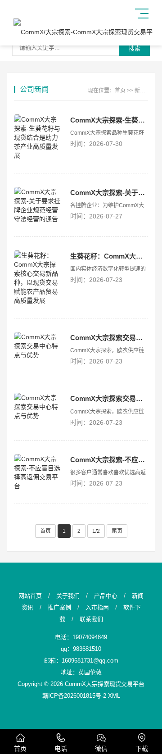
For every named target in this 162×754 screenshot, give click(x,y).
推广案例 (59, 607)
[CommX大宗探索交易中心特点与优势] (37, 345)
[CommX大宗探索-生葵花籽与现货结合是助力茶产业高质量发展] (37, 136)
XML (114, 695)
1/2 (96, 531)
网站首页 (30, 595)
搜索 (134, 48)
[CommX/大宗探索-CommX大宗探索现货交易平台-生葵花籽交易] (84, 31)
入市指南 (97, 607)
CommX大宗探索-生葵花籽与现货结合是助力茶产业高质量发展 (109, 120)
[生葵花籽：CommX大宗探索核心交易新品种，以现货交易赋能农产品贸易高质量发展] (37, 277)
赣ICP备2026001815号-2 (74, 695)
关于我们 (68, 595)
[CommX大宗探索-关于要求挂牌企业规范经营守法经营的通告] (37, 205)
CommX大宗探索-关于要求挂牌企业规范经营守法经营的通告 (109, 192)
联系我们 (91, 619)
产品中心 (105, 595)
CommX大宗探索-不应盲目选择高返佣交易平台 (109, 459)
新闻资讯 (145, 90)
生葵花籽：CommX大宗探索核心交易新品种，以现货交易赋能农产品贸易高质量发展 (109, 256)
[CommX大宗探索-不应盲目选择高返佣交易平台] (37, 472)
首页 (120, 90)
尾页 (117, 531)
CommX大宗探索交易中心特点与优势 (109, 337)
